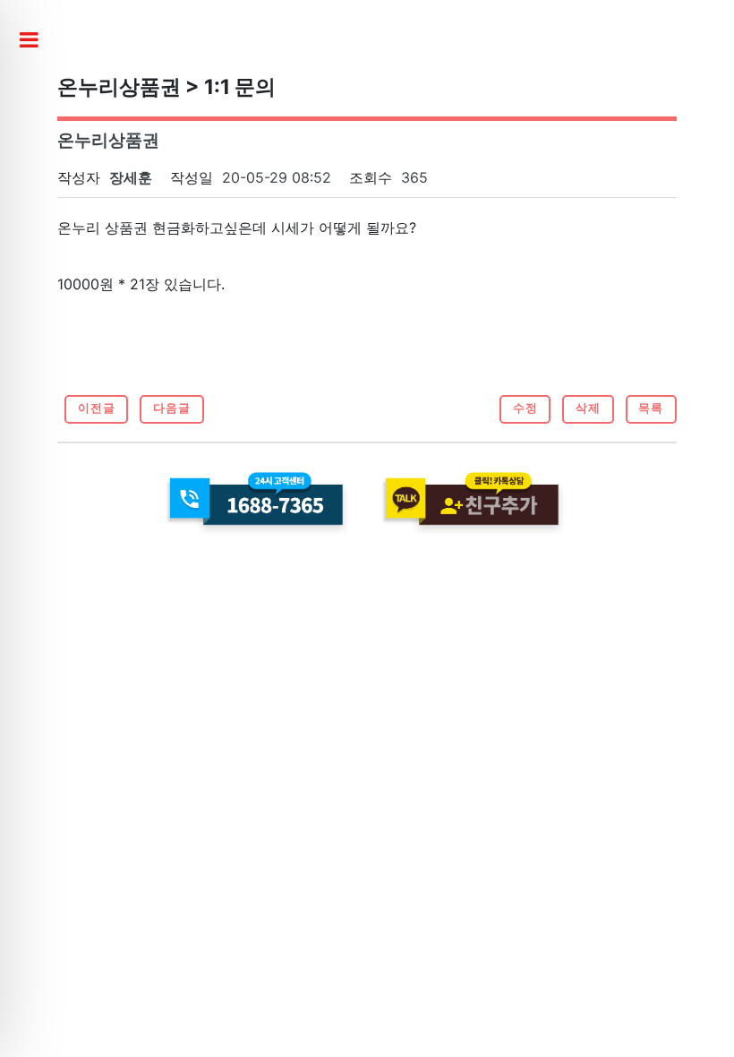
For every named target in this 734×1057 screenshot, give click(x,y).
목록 (650, 408)
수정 (525, 408)
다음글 (172, 408)
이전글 (96, 408)
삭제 (588, 408)
